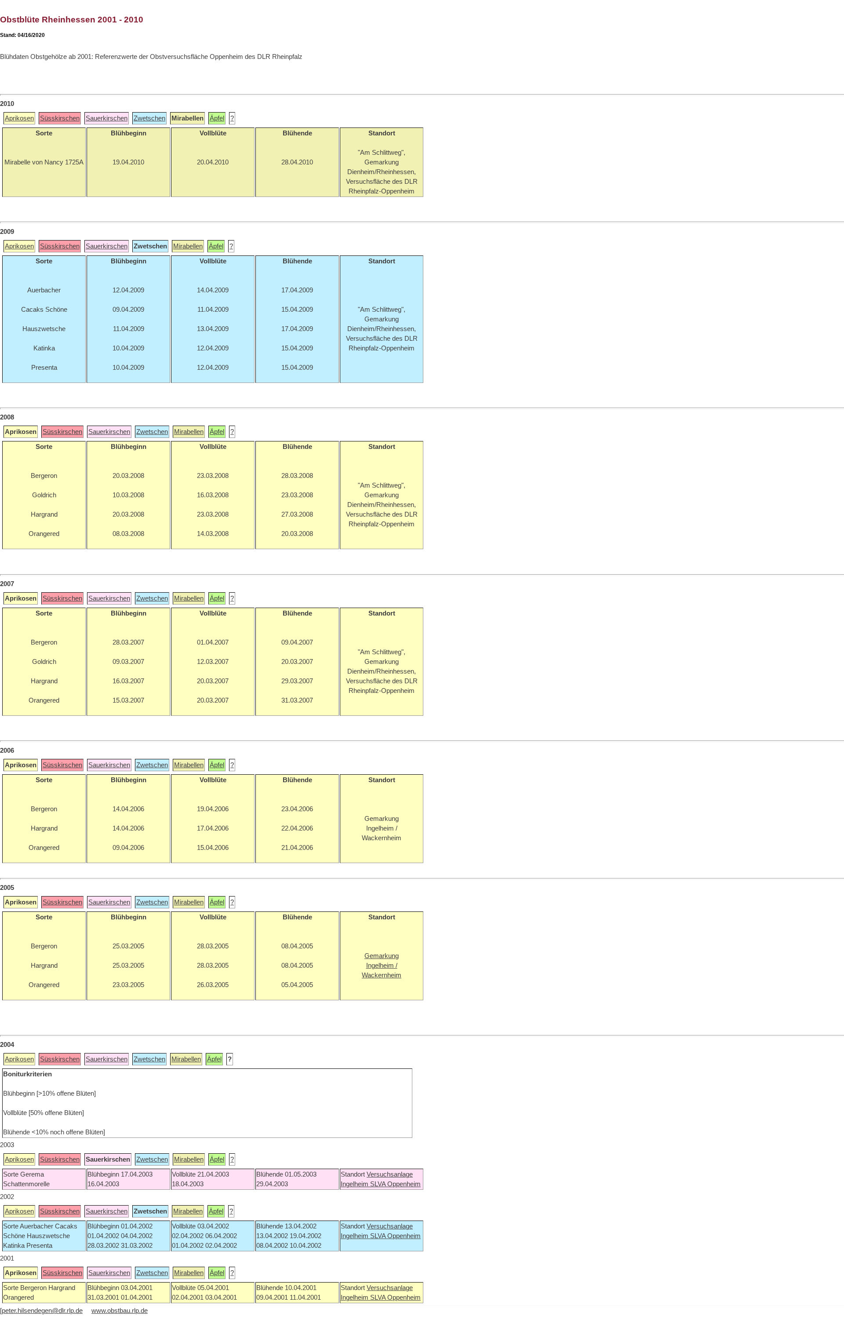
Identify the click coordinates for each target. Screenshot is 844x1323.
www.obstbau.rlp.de (119, 1310)
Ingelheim (355, 1184)
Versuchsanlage (390, 1174)
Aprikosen (19, 118)
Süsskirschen (60, 118)
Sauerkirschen (106, 118)
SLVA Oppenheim (395, 1184)
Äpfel (217, 118)
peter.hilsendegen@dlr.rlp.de (42, 1310)
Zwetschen (149, 118)
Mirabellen (188, 246)
